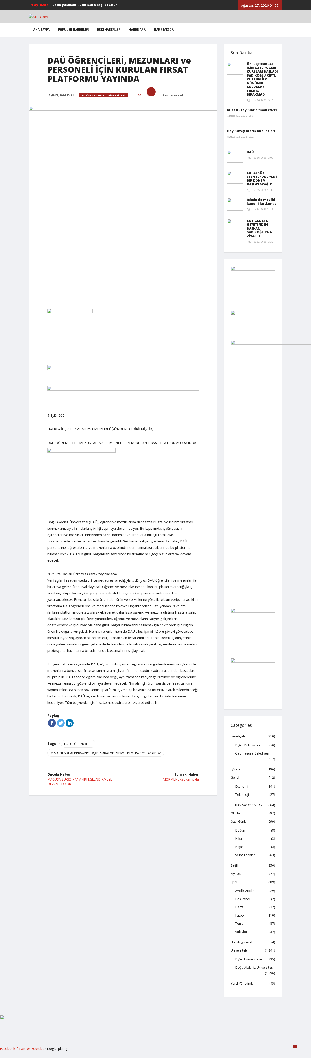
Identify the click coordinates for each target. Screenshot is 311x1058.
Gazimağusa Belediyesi (252, 753)
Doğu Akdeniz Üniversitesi (103, 95)
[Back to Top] (295, 1046)
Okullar (236, 813)
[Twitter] (61, 723)
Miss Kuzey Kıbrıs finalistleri (252, 110)
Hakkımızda (164, 29)
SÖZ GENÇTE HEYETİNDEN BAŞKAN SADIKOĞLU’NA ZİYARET (259, 228)
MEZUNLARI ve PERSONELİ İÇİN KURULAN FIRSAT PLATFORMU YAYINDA (105, 752)
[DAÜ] (235, 156)
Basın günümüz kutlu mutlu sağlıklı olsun (84, 5)
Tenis (239, 923)
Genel (235, 777)
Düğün (240, 830)
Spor (234, 882)
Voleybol (241, 932)
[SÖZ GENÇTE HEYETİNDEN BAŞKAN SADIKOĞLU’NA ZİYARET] (235, 225)
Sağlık (235, 865)
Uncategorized (241, 942)
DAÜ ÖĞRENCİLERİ (78, 744)
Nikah (239, 838)
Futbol (240, 915)
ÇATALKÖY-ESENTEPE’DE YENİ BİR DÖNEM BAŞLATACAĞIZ (262, 178)
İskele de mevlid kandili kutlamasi (262, 202)
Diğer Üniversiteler (248, 959)
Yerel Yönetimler (243, 983)
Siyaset (236, 873)
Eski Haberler (108, 29)
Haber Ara (137, 29)
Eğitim (235, 769)
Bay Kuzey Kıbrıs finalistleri (251, 131)
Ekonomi (241, 786)
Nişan (239, 847)
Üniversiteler (240, 950)
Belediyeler (239, 736)
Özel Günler (239, 821)
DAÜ (250, 152)
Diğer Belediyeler (247, 745)
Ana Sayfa (41, 29)
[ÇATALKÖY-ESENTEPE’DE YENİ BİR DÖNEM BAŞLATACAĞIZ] (235, 177)
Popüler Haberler (73, 29)
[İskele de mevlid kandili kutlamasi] (235, 204)
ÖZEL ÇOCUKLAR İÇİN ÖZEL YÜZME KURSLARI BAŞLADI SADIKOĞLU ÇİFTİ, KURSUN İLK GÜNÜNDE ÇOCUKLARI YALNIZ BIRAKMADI (262, 79)
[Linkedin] (70, 723)
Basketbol (242, 899)
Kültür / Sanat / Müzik (246, 805)
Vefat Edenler (245, 855)
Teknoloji (242, 794)
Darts (239, 907)
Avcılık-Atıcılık (244, 891)
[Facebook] (52, 723)
